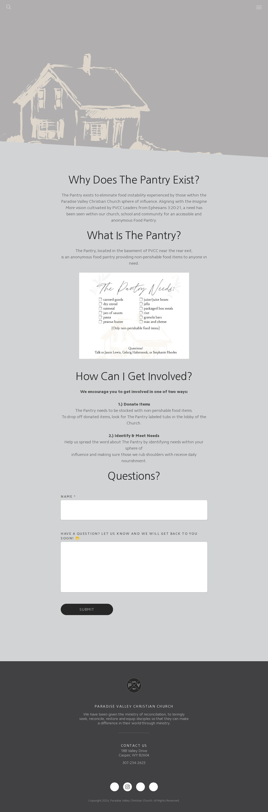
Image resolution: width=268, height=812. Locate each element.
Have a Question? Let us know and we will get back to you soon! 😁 (129, 536)
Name (68, 496)
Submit (87, 609)
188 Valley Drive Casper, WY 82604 (134, 752)
